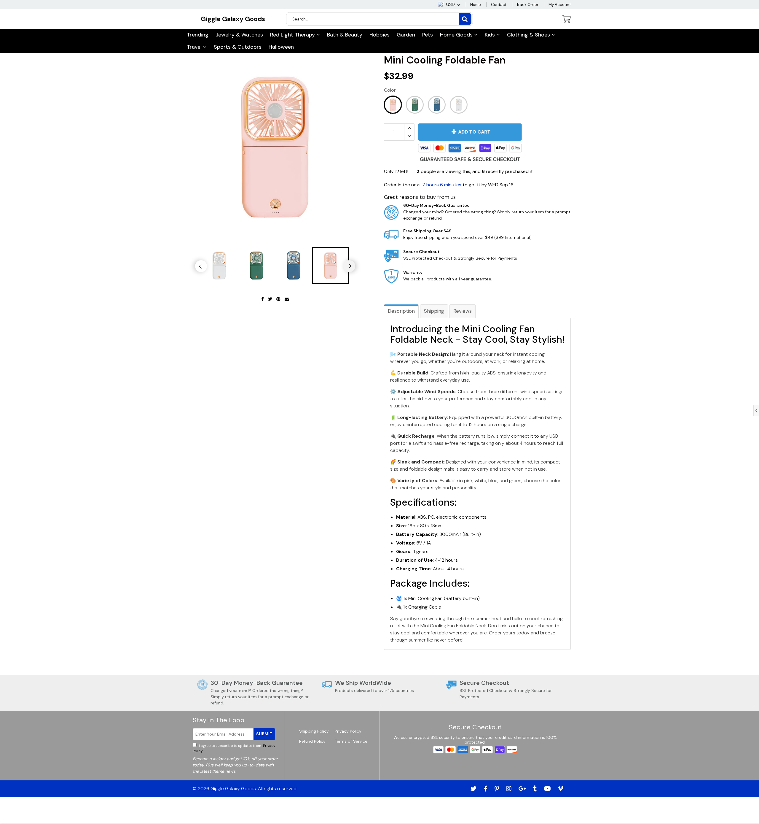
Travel (195, 46)
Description (401, 311)
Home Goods (457, 34)
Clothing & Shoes (529, 34)
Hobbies (379, 34)
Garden (406, 34)
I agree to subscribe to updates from (234, 748)
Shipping (434, 311)
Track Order (527, 5)
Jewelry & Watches (239, 34)
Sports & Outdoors (237, 46)
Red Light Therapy (293, 34)
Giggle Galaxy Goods (233, 19)
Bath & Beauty (344, 34)
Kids (490, 34)
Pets (427, 34)
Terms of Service (351, 741)
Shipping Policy (314, 731)
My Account (559, 5)
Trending (197, 34)
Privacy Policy (348, 731)
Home (475, 5)
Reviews (462, 311)
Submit (264, 733)
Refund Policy (312, 741)
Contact (498, 5)
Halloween (281, 46)
